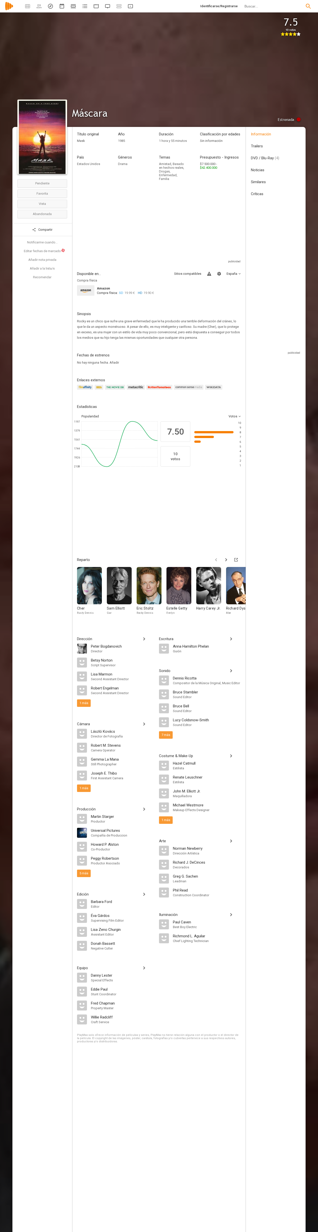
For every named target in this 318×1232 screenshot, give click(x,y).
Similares (258, 182)
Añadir (114, 362)
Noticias (257, 170)
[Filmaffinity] (86, 390)
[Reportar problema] (209, 274)
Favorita (42, 193)
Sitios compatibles (187, 274)
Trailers (257, 146)
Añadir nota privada (42, 260)
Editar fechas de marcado (44, 251)
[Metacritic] (136, 390)
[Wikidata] (214, 390)
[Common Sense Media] (189, 390)
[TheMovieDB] (116, 390)
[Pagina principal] (9, 9)
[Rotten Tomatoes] (160, 390)
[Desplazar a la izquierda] (216, 560)
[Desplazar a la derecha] (226, 560)
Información (261, 134)
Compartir (45, 229)
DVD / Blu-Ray (265, 158)
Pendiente (42, 183)
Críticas (257, 194)
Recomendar (42, 277)
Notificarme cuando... (42, 242)
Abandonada (42, 214)
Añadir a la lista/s (42, 268)
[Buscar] (308, 6)
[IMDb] (100, 390)
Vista (42, 204)
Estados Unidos (88, 164)
